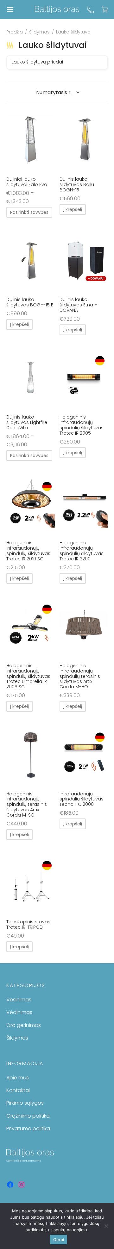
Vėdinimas (19, 1012)
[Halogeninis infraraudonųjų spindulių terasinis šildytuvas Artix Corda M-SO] (30, 754)
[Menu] (10, 9)
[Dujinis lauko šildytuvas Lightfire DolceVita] (30, 377)
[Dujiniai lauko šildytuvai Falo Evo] (30, 140)
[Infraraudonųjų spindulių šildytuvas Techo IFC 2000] (84, 754)
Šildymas (39, 32)
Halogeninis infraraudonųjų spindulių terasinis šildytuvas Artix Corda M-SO (26, 804)
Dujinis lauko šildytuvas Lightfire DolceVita (26, 422)
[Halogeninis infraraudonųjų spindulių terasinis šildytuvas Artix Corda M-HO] (84, 626)
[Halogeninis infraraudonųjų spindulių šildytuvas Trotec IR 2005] (84, 377)
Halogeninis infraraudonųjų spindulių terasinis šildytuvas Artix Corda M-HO (80, 676)
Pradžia (14, 32)
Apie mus (17, 1077)
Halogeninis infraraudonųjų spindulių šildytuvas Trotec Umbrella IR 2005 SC (28, 676)
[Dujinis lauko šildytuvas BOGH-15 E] (30, 260)
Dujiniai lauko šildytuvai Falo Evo (26, 182)
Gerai (58, 1239)
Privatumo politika (28, 1128)
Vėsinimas (18, 999)
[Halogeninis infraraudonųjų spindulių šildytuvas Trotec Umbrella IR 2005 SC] (30, 626)
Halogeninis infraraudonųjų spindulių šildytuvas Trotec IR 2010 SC (28, 551)
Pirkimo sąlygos (25, 1103)
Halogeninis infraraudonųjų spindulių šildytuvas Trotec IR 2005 (82, 425)
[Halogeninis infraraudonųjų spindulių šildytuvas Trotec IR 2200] (84, 503)
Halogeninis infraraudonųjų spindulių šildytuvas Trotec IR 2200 (82, 551)
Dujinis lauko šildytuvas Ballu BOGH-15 (77, 184)
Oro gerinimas (23, 1025)
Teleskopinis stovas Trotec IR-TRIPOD (28, 924)
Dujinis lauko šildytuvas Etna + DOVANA (78, 304)
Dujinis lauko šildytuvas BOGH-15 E (29, 302)
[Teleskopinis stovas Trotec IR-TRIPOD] (30, 882)
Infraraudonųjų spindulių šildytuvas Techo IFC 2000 (82, 799)
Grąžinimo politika (28, 1115)
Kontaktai (18, 1090)
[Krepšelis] (105, 9)
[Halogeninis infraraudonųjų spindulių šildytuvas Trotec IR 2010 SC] (30, 503)
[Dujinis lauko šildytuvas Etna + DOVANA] (84, 260)
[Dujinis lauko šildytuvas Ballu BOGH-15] (84, 140)
